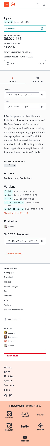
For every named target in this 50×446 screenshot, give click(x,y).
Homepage (9, 272)
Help (7, 389)
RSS (6, 300)
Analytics (8, 304)
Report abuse (12, 355)
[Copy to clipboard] (42, 95)
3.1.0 (8, 191)
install (6, 101)
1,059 (41, 63)
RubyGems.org (16, 406)
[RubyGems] (13, 4)
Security (9, 385)
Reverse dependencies (13, 309)
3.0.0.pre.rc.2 (14, 209)
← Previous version (12, 253)
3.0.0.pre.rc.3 (14, 202)
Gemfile (7, 89)
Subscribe (8, 295)
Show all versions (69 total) (16, 213)
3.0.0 (8, 198)
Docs (7, 372)
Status (8, 380)
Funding (7, 281)
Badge (7, 291)
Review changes (11, 286)
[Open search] (38, 4)
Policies (9, 376)
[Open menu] (6, 4)
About (8, 367)
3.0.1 (8, 195)
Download (8, 277)
